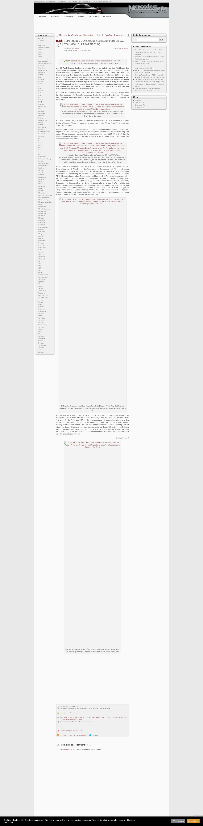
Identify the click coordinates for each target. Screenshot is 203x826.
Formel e (41, 125)
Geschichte (42, 134)
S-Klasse (41, 250)
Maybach (41, 186)
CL (39, 86)
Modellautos (42, 206)
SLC (39, 263)
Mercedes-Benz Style (45, 195)
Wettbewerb (42, 338)
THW (80, 719)
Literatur (41, 179)
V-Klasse (41, 313)
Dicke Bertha (94, 16)
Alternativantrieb (43, 47)
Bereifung (41, 72)
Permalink (95, 735)
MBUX (40, 188)
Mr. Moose (107, 16)
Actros (40, 43)
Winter (40, 341)
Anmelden (138, 100)
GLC (40, 145)
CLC (39, 93)
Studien (40, 286)
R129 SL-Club (43, 245)
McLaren (41, 191)
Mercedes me (43, 193)
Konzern (41, 175)
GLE (39, 147)
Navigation (41, 220)
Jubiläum (41, 172)
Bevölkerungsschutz (99, 717)
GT (39, 154)
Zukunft (41, 352)
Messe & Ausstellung (45, 202)
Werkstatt (41, 336)
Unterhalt (41, 309)
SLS (39, 270)
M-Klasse (41, 184)
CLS (39, 97)
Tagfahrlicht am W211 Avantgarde (152, 75)
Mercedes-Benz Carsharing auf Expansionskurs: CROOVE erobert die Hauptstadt (76, 35)
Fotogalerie (68, 16)
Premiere (41, 236)
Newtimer (41, 225)
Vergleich (41, 320)
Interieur (41, 168)
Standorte (41, 284)
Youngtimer (42, 345)
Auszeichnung (43, 59)
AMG (40, 50)
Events (40, 118)
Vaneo (40, 316)
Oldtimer (41, 229)
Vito (39, 334)
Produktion (42, 241)
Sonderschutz (43, 277)
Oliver (137, 57)
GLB (39, 143)
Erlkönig (41, 111)
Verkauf (41, 322)
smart (40, 272)
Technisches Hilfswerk (69, 719)
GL (39, 138)
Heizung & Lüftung (44, 159)
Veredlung (41, 318)
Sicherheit (41, 256)
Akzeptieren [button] (193, 821)
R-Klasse (41, 243)
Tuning (40, 302)
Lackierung (42, 177)
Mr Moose (41, 215)
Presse (40, 238)
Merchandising (43, 200)
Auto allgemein (43, 61)
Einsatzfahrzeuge (116, 717)
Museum (41, 218)
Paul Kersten (139, 84)
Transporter (42, 300)
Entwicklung (42, 106)
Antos (40, 52)
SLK (39, 266)
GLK (39, 150)
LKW (58, 1)
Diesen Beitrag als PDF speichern (71, 731)
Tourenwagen (43, 297)
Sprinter (41, 281)
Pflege (40, 234)
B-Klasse (41, 65)
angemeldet (67, 749)
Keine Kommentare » (121, 48)
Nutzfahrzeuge (50, 1)
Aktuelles (42, 16)
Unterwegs (42, 311)
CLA (39, 88)
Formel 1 (41, 122)
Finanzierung (42, 120)
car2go (40, 81)
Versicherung (42, 325)
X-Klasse (41, 343)
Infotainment (42, 165)
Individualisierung (44, 163)
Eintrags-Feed (139, 102)
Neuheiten (41, 222)
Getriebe (41, 136)
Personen (41, 231)
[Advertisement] (101, 25)
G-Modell (41, 129)
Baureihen (55, 16)
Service (41, 252)
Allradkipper (68, 717)
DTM (40, 102)
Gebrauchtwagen (44, 131)
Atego (40, 56)
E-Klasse (41, 104)
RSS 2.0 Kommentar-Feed (78, 735)
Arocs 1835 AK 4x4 (84, 717)
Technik (41, 288)
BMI (108, 717)
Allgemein (41, 45)
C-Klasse (41, 79)
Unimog (41, 306)
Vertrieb (41, 327)
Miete (40, 204)
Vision (40, 332)
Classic (40, 91)
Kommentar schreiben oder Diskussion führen (75, 722)
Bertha (40, 75)
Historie (81, 16)
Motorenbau (42, 211)
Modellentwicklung (44, 209)
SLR (39, 268)
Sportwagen (42, 279)
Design (40, 100)
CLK (39, 95)
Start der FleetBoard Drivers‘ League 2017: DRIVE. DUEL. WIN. (111, 35)
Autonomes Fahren (44, 63)
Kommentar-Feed (140, 105)
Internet (41, 170)
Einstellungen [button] (178, 821)
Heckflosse (42, 156)
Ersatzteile (41, 113)
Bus (39, 77)
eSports (41, 115)
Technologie (42, 291)
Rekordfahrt (42, 247)
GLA (39, 141)
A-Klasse (41, 40)
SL (39, 261)
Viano (40, 329)
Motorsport (42, 213)
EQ (39, 109)
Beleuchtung (42, 70)
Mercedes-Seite (39, 1)
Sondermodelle (43, 275)
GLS (39, 152)
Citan (40, 84)
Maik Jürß (87, 50)
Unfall (40, 304)
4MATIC (41, 38)
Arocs (63, 1)
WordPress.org (140, 107)
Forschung (42, 127)
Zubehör (41, 347)
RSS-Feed (63, 735)
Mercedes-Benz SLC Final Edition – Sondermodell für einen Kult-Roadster (149, 52)
